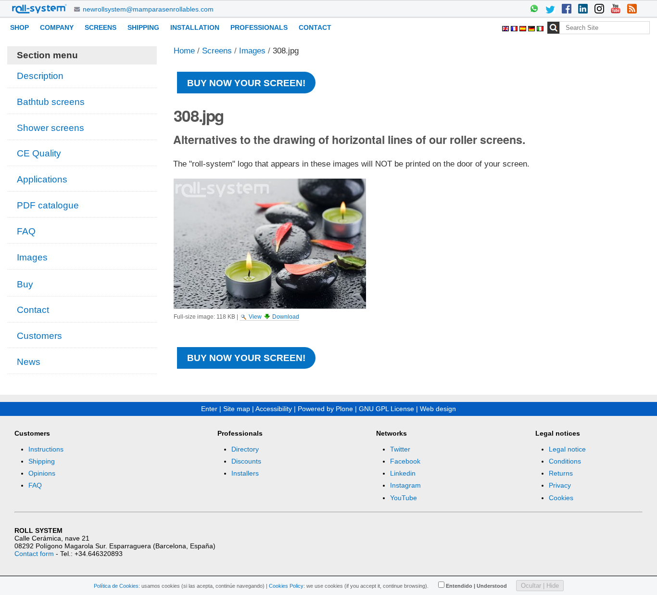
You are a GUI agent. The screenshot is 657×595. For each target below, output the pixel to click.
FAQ (35, 485)
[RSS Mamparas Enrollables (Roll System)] (632, 9)
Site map (236, 409)
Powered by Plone (325, 409)
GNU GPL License (386, 409)
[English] (506, 27)
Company (57, 27)
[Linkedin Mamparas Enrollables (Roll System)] (583, 9)
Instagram (405, 485)
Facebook (405, 461)
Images (252, 50)
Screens (100, 27)
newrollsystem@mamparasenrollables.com (148, 9)
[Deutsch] (532, 27)
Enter (209, 409)
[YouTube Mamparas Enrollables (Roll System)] (615, 9)
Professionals (259, 27)
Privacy (560, 485)
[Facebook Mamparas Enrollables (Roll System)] (566, 9)
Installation (194, 27)
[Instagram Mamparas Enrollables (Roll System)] (599, 9)
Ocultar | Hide (540, 585)
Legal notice (567, 449)
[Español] (523, 27)
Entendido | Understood (476, 586)
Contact (315, 27)
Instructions (45, 449)
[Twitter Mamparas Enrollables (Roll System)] (550, 9)
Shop (19, 27)
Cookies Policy (286, 586)
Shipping (143, 27)
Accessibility (273, 409)
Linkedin (403, 473)
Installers (245, 473)
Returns (561, 473)
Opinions (41, 473)
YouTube (403, 498)
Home (184, 50)
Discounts (246, 461)
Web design (438, 409)
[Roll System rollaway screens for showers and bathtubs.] (39, 8)
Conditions (565, 461)
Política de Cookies (116, 586)
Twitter (400, 449)
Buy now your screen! (246, 83)
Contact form (34, 553)
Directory (245, 449)
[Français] (515, 27)
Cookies (561, 498)
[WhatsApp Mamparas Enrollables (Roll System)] (534, 9)
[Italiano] (540, 27)
